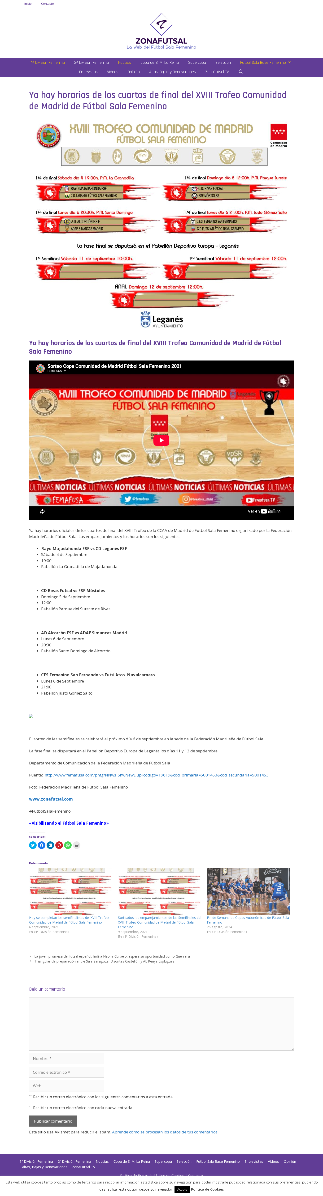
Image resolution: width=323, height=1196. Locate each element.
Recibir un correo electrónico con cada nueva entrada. (83, 1107)
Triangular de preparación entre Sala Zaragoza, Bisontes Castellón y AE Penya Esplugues (104, 961)
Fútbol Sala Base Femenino (263, 62)
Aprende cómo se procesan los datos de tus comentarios (165, 1132)
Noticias (124, 62)
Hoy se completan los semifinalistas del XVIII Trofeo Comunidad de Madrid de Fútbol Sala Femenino (69, 920)
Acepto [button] (182, 1189)
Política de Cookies (207, 1189)
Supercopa (197, 62)
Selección (223, 62)
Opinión (134, 72)
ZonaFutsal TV (217, 72)
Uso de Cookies (171, 1175)
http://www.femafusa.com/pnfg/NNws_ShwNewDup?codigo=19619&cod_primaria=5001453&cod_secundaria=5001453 (157, 775)
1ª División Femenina (48, 62)
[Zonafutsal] (161, 30)
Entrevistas (88, 72)
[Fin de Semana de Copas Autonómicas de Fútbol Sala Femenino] (249, 891)
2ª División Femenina (91, 62)
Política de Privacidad (137, 1175)
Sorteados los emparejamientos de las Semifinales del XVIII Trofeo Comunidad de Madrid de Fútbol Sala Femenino (159, 922)
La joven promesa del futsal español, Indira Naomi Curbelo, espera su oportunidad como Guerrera (112, 956)
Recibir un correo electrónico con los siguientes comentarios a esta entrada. (103, 1096)
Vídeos (112, 72)
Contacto (47, 3)
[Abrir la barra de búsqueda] (241, 72)
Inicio (28, 3)
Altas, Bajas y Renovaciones (172, 72)
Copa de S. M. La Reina (159, 62)
